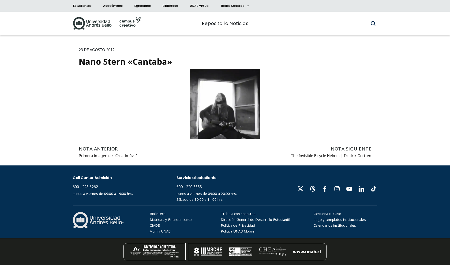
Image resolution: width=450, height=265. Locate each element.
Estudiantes (82, 6)
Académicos (113, 6)
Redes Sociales (233, 6)
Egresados (142, 6)
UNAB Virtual (199, 6)
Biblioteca (170, 6)
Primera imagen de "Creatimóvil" (108, 155)
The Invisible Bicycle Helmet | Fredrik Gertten (331, 155)
